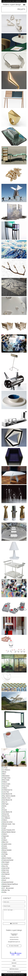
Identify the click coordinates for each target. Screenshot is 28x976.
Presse (14, 966)
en (24, 1)
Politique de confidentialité (14, 972)
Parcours (14, 963)
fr (23, 1)
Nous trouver (15, 945)
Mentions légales (14, 969)
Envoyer (15, 923)
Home (14, 960)
